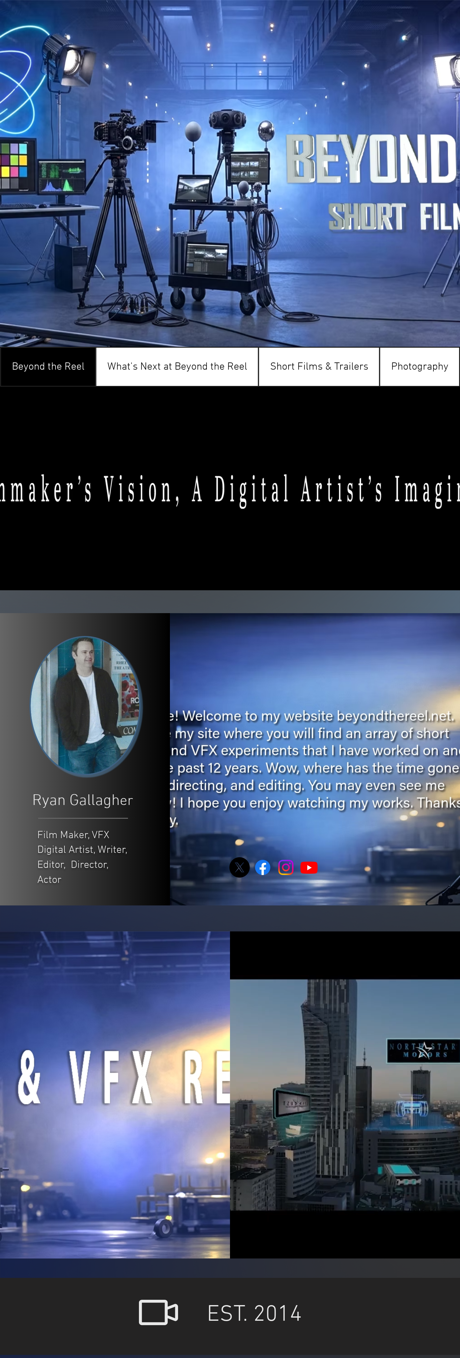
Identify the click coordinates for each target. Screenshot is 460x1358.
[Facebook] (263, 867)
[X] (239, 867)
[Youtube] (309, 867)
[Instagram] (286, 867)
